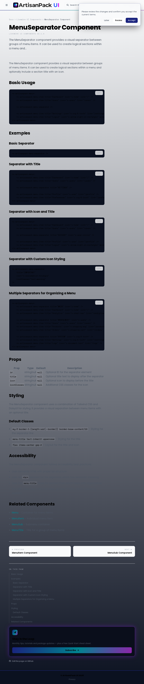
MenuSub (17, 524)
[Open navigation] (6, 5)
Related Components (21, 621)
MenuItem (18, 518)
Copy (99, 93)
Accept (131, 20)
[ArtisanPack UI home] (36, 5)
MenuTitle (17, 530)
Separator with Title (22, 586)
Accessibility (17, 617)
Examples (16, 578)
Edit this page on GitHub (22, 661)
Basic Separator (20, 582)
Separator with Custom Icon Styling (30, 595)
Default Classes (20, 612)
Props (14, 603)
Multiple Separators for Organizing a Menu (33, 599)
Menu (15, 512)
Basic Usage (17, 574)
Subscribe (70, 650)
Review (118, 20)
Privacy (72, 679)
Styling (14, 608)
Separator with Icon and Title (27, 591)
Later (106, 20)
